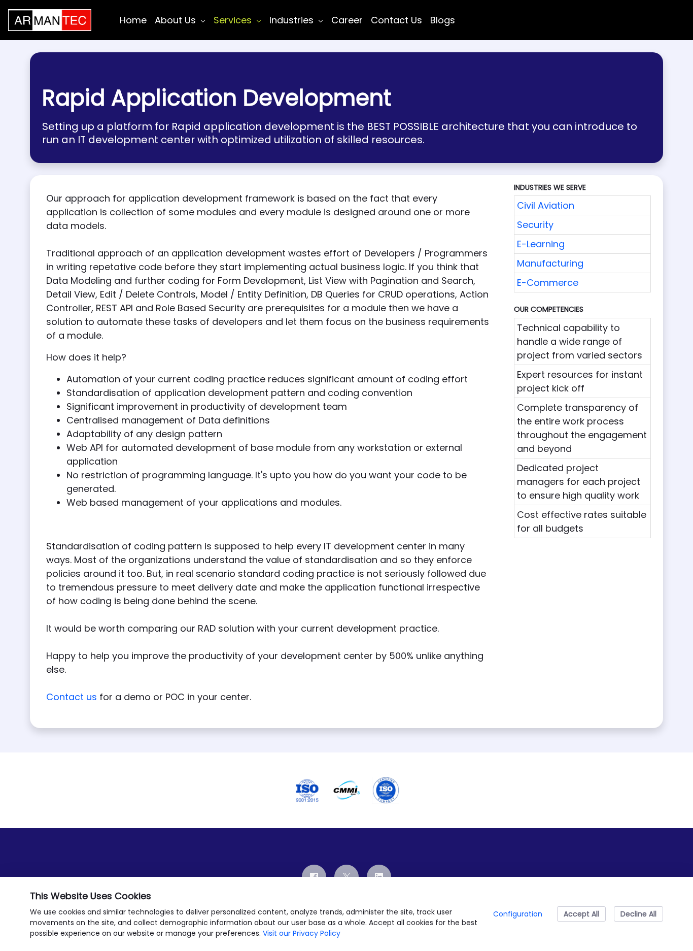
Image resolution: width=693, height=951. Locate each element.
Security (535, 224)
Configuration (517, 914)
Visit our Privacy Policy (301, 933)
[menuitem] (133, 20)
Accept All (581, 914)
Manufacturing (550, 263)
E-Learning (541, 244)
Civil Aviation (545, 205)
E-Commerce (547, 282)
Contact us (71, 697)
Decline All (638, 914)
